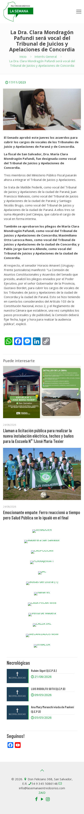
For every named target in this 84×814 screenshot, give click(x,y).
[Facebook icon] (36, 799)
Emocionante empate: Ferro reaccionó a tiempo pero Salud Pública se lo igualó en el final (41, 515)
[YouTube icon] (42, 799)
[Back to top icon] (42, 770)
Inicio (23, 56)
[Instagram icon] (47, 799)
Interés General (45, 56)
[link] (42, 531)
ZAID (42, 792)
